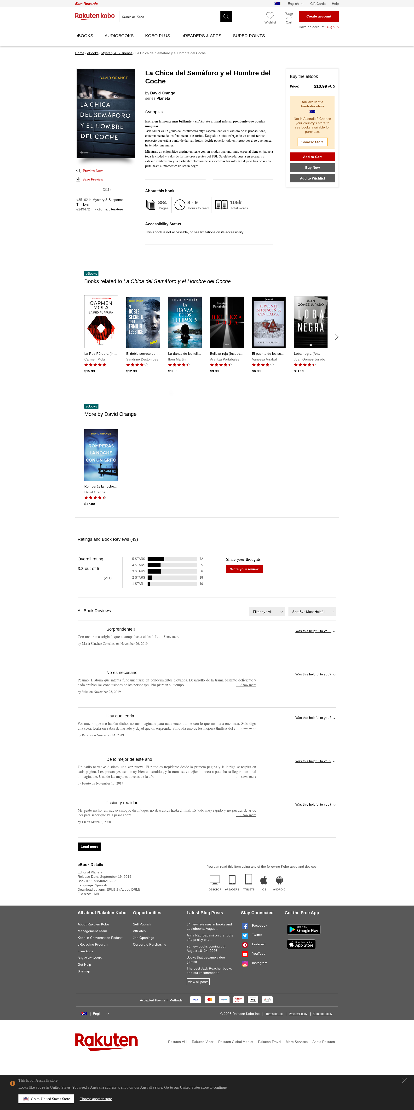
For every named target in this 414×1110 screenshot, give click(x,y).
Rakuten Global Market (235, 1042)
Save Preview (92, 179)
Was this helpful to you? (313, 631)
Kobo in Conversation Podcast (100, 938)
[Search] (226, 16)
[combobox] (267, 611)
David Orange (162, 93)
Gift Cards (318, 4)
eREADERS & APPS (202, 35)
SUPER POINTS (249, 35)
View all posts (198, 982)
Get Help (84, 964)
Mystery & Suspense (108, 200)
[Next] (336, 336)
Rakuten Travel (269, 1042)
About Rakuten (323, 1042)
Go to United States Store (50, 1099)
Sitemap (84, 971)
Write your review (244, 569)
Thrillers (82, 204)
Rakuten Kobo (95, 16)
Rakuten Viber (202, 1042)
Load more (89, 846)
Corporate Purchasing (149, 944)
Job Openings (143, 938)
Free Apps (85, 951)
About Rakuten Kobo (93, 924)
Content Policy (322, 1014)
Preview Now (93, 171)
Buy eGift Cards (90, 958)
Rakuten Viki (177, 1042)
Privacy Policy (298, 1014)
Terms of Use (274, 1014)
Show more (169, 636)
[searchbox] (176, 16)
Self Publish (142, 924)
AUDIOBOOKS (120, 35)
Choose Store (312, 142)
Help (335, 4)
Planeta (163, 98)
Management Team (92, 931)
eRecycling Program (93, 944)
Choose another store (96, 1099)
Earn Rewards (86, 4)
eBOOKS (84, 35)
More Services (297, 1042)
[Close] (404, 1080)
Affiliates (139, 931)
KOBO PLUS (158, 35)
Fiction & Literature (108, 209)
